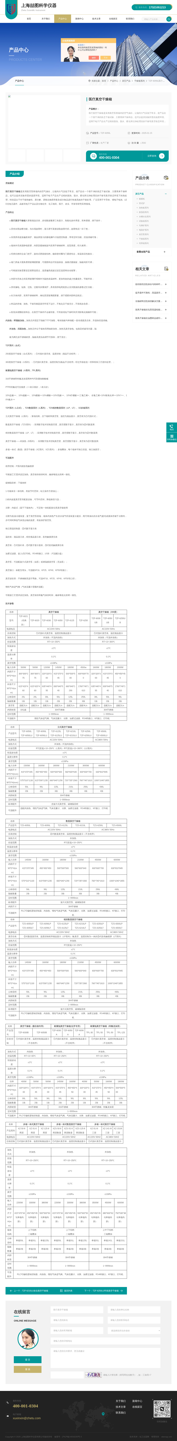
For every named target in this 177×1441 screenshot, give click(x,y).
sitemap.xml (166, 1437)
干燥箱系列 (139, 81)
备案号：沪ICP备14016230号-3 (68, 1437)
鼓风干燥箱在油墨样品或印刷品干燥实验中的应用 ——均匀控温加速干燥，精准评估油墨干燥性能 (152, 318)
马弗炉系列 (144, 225)
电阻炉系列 (144, 230)
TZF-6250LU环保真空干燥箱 (106, 1290)
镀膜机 (142, 199)
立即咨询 (151, 156)
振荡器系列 (144, 212)
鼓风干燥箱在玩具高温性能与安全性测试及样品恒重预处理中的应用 (152, 309)
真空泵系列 (144, 234)
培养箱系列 (144, 243)
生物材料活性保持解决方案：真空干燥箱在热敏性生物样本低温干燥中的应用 (152, 301)
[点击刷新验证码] (93, 1375)
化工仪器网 (144, 1437)
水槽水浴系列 (145, 216)
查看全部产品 (143, 252)
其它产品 (126, 81)
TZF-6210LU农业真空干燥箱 (35, 1290)
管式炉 (142, 203)
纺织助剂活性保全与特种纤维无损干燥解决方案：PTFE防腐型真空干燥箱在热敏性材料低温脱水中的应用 (152, 284)
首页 (29, 18)
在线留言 (113, 18)
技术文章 (96, 18)
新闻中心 (79, 18)
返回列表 (68, 1290)
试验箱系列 (144, 221)
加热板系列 (144, 208)
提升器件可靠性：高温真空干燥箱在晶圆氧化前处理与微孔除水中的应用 (152, 293)
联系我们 (130, 18)
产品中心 (62, 18)
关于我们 (46, 18)
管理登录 (155, 1437)
